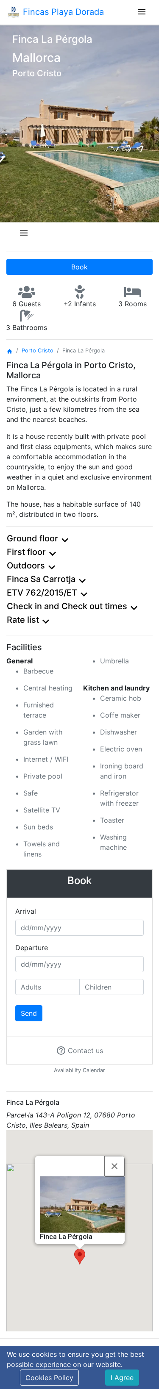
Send (29, 1013)
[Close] (114, 1166)
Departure (31, 947)
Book (79, 267)
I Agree (122, 1377)
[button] (80, 1256)
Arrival (25, 911)
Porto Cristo (37, 350)
